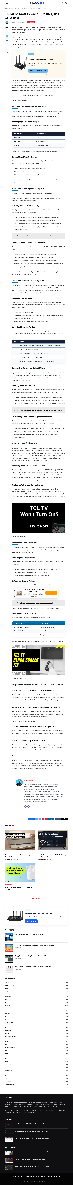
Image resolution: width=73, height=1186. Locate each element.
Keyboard (8, 1030)
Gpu (6, 1019)
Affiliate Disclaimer (54, 1177)
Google (7, 1016)
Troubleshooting (9, 1084)
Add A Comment (36, 899)
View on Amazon (31, 921)
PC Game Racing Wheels (11, 1047)
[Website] (28, 806)
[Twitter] (7, 35)
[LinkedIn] (7, 40)
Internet (7, 1028)
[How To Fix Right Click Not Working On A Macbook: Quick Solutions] (9, 948)
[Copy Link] (7, 52)
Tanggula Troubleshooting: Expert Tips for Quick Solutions (32, 956)
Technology (8, 1081)
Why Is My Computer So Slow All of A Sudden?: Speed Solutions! (33, 1152)
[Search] (66, 3)
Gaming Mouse (9, 1011)
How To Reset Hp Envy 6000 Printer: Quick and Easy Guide (20, 856)
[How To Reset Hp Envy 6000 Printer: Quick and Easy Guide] (20, 840)
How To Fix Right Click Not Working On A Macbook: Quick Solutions (34, 945)
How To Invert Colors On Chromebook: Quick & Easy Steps (32, 1166)
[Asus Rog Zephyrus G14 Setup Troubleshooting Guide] (9, 1125)
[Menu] (7, 3)
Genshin (7, 1013)
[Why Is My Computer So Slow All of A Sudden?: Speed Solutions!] (9, 1153)
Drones (7, 1002)
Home (14, 1177)
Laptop (7, 1033)
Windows (7, 1087)
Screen (7, 1061)
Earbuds (7, 1005)
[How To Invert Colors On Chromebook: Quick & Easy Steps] (9, 1167)
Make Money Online (10, 1036)
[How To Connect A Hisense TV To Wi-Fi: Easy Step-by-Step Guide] (53, 840)
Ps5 (6, 1050)
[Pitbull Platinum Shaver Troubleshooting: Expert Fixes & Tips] (9, 969)
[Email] (7, 48)
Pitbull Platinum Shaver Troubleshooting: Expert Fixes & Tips (33, 966)
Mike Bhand (13, 22)
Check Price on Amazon (38, 71)
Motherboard (8, 1042)
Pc (6, 1044)
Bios (6, 988)
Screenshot (8, 1064)
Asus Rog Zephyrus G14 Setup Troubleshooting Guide (30, 1124)
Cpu (6, 999)
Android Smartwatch (10, 985)
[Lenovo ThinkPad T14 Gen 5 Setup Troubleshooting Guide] (9, 1139)
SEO (6, 1067)
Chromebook (8, 994)
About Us (21, 1177)
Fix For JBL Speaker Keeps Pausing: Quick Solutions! (18, 888)
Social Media (8, 1070)
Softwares (8, 1073)
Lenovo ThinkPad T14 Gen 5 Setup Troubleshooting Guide (32, 1138)
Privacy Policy (40, 1177)
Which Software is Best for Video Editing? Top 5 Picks (30, 934)
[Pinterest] (7, 44)
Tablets (7, 1078)
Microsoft (7, 1039)
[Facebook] (7, 31)
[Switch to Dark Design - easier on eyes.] (63, 3)
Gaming (7, 1008)
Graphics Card (9, 1022)
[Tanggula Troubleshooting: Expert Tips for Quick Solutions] (9, 959)
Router (7, 1059)
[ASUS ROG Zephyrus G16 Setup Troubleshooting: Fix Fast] (9, 1132)
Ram (6, 1053)
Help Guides (31, 22)
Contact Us (30, 1177)
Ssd (6, 1076)
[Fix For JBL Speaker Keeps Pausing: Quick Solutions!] (20, 872)
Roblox (7, 1056)
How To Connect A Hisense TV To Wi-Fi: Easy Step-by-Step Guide (52, 856)
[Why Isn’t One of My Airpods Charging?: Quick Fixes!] (9, 1160)
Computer (8, 996)
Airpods (7, 982)
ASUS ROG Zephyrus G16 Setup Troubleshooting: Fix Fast (31, 1131)
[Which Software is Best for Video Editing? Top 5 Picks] (9, 937)
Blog (6, 991)
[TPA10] (36, 3)
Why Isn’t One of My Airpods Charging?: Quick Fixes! (30, 1159)
